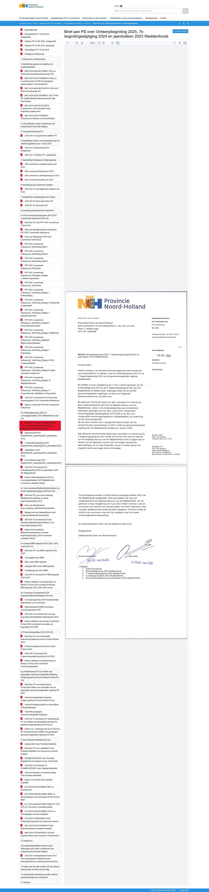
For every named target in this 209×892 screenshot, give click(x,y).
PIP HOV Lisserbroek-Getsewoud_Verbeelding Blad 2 (34, 252)
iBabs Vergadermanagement (162, 890)
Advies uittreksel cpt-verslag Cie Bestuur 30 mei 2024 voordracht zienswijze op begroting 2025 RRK (40, 624)
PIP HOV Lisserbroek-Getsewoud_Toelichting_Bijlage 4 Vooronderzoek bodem (35, 323)
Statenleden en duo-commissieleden (126, 18)
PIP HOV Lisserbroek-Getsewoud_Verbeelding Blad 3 (34, 259)
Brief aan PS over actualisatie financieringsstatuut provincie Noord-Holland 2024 (40, 639)
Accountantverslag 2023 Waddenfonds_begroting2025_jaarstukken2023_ (41, 461)
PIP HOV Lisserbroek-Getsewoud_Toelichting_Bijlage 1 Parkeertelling (35, 293)
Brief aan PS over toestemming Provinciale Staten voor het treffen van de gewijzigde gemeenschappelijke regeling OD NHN (40, 688)
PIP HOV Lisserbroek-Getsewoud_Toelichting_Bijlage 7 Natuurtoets (35, 350)
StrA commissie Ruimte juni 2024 (38, 180)
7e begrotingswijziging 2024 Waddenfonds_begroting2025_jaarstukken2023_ (41, 444)
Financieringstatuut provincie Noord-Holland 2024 (38, 647)
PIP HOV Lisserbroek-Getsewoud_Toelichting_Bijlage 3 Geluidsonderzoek (35, 313)
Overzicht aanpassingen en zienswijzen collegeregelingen (40, 706)
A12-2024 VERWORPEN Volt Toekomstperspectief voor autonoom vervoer (39, 819)
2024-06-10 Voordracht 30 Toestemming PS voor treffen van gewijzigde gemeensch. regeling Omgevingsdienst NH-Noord (40, 722)
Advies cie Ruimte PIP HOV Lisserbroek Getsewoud (40, 406)
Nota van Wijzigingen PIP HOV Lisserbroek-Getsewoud (36, 238)
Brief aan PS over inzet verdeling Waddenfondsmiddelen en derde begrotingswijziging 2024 (37, 498)
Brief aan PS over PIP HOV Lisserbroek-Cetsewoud (40, 223)
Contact (163, 18)
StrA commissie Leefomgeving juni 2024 (41, 176)
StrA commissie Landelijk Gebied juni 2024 (39, 165)
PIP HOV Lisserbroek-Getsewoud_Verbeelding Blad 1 (34, 245)
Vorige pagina (181, 31)
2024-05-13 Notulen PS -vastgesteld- (40, 155)
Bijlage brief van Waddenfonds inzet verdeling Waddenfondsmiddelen (38, 513)
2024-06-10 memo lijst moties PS (38, 201)
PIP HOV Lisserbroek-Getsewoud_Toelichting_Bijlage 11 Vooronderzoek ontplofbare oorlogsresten (38, 390)
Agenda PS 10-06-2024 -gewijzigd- (39, 46)
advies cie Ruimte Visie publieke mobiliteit (37, 781)
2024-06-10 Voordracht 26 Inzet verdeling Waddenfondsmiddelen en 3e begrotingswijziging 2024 (37, 522)
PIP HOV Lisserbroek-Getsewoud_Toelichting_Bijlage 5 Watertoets (40, 331)
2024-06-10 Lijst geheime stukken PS (40, 136)
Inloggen (183, 890)
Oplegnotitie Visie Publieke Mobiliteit (40, 744)
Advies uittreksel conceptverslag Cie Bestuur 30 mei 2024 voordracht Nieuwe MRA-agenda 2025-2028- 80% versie (38, 585)
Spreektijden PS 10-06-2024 (36, 50)
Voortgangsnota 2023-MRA (36, 570)
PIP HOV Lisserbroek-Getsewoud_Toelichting (32, 284)
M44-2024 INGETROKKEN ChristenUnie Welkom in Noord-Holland (38, 117)
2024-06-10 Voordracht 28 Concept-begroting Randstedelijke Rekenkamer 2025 (39, 615)
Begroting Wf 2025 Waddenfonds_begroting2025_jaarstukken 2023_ (39, 436)
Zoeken (117, 6)
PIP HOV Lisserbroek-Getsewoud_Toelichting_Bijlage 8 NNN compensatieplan (37, 360)
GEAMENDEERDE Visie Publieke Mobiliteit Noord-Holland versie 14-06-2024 (39, 759)
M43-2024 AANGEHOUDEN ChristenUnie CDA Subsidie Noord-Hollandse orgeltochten (36, 108)
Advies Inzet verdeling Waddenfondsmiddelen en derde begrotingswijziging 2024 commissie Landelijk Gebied (36, 534)
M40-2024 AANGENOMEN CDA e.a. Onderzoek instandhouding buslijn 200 (38, 72)
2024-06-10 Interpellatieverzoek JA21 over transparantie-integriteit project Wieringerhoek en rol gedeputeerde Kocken (39, 859)
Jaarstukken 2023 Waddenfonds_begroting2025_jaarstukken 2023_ (39, 453)
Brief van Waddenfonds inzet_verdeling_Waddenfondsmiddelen (38, 506)
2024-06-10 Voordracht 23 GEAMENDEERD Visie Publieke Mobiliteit (39, 766)
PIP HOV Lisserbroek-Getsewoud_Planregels (32, 266)
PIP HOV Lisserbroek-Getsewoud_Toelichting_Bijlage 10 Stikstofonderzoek (36, 380)
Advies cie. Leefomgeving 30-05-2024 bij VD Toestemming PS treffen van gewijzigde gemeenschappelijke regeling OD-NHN (40, 732)
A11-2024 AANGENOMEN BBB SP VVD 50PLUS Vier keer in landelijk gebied (40, 805)
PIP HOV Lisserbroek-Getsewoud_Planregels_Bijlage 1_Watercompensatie (34, 275)
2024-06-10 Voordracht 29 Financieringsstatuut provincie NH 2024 (38, 654)
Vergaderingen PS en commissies (65, 18)
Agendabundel (30, 30)
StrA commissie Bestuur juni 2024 (39, 171)
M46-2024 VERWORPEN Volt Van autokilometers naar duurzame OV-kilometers (40, 834)
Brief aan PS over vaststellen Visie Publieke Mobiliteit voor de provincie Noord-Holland (39, 751)
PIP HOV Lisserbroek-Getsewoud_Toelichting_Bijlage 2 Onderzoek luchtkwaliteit (40, 303)
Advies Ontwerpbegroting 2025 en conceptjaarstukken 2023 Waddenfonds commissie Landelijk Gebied (37, 480)
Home (35, 23)
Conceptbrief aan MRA (34, 558)
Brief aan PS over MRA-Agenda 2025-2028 (39, 552)
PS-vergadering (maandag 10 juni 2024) (77, 23)
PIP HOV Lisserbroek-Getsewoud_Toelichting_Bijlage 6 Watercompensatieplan (35, 340)
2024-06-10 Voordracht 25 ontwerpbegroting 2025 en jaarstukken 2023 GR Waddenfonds (39, 470)
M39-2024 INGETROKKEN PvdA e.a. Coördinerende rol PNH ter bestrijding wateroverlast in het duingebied (39, 81)
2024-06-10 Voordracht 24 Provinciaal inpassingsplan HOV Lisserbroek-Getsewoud (40, 399)
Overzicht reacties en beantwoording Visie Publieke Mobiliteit (38, 774)
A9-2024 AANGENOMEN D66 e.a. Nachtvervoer (37, 788)
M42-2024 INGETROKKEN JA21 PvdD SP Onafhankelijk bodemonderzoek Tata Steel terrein (39, 98)
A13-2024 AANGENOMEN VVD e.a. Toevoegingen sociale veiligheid (38, 812)
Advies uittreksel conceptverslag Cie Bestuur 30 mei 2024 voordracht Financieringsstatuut (38, 664)
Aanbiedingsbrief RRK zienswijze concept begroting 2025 (37, 608)
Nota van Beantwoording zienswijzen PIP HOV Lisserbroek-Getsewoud (39, 231)
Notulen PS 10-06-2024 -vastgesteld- (40, 41)
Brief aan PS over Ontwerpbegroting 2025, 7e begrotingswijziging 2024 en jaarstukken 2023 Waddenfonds (38, 426)
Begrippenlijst (151, 18)
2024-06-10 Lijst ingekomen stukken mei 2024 (40, 190)
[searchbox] (147, 11)
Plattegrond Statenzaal (34, 54)
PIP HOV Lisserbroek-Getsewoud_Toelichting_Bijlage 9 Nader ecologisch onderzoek (38, 370)
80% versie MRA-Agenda (35, 562)
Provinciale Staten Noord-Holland (33, 18)
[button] (185, 11)
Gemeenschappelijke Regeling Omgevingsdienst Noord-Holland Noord (38, 698)
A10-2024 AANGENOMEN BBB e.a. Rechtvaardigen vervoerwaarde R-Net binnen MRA (40, 797)
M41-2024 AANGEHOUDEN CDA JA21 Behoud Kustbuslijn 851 (40, 89)
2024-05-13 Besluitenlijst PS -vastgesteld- (35, 149)
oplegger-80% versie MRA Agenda (39, 566)
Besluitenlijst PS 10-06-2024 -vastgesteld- (35, 35)
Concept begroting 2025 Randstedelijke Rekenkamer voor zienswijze (40, 601)
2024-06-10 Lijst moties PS (36, 205)
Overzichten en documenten (94, 18)
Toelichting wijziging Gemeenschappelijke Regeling (34, 713)
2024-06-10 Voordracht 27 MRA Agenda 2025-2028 (40, 576)
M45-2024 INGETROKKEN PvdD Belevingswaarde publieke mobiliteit (37, 827)
